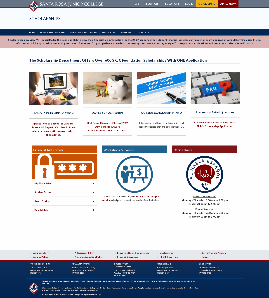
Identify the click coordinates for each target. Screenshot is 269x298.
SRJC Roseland (164, 264)
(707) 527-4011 (35, 273)
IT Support (152, 3)
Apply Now (228, 3)
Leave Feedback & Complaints (133, 253)
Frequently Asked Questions (215, 112)
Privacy (206, 257)
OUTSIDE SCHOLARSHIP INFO (161, 112)
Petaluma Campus (81, 264)
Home (32, 32)
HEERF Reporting (169, 257)
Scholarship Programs (52, 32)
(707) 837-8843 (120, 275)
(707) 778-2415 (78, 273)
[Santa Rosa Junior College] (66, 3)
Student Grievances (127, 257)
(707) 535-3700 (205, 273)
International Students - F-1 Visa (107, 130)
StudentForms (42, 192)
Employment (166, 253)
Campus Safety (41, 253)
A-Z (137, 3)
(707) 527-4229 (162, 273)
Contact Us (143, 32)
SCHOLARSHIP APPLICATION (54, 113)
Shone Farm (205, 264)
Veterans (126, 32)
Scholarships (45, 18)
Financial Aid (109, 32)
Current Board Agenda (214, 253)
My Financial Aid (43, 183)
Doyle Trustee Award (107, 126)
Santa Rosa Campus (40, 264)
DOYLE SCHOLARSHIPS (107, 112)
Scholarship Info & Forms (83, 32)
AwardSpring (42, 200)
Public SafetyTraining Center (122, 265)
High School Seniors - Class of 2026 (107, 122)
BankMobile (41, 209)
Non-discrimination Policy (89, 257)
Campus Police (40, 257)
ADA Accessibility (84, 253)
